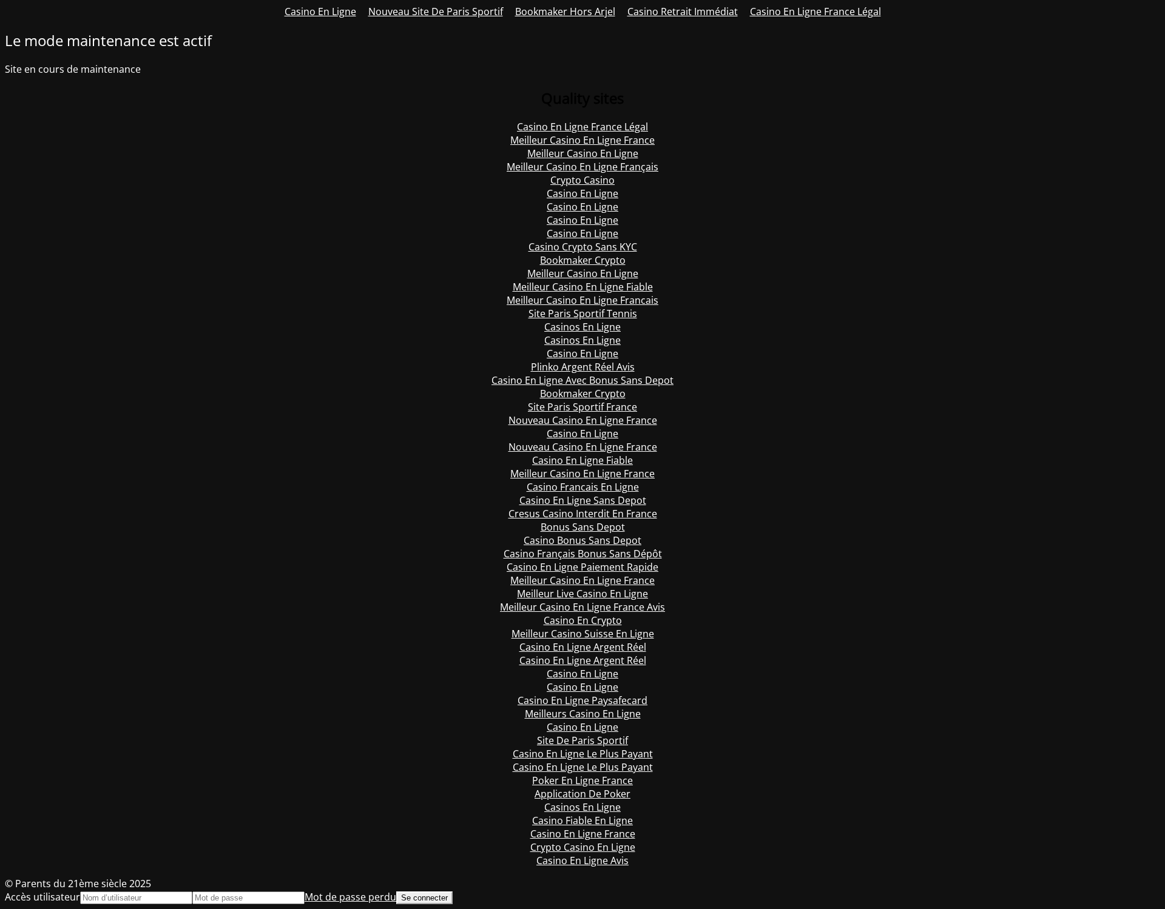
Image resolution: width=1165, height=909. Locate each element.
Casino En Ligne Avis (582, 860)
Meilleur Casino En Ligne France (582, 140)
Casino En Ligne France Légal (815, 11)
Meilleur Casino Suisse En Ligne (583, 633)
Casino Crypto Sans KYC (582, 246)
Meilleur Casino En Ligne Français (582, 166)
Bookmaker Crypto (583, 260)
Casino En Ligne (320, 11)
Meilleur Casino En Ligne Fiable (583, 286)
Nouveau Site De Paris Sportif (435, 11)
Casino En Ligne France (582, 833)
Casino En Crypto (583, 620)
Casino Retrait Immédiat (682, 11)
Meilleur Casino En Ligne (582, 153)
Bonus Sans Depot (583, 527)
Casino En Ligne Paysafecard (582, 700)
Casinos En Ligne (582, 327)
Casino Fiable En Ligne (582, 820)
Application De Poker (582, 793)
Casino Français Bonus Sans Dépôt (583, 553)
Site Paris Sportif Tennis (582, 313)
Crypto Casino (582, 180)
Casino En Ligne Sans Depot (582, 500)
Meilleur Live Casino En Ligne (582, 593)
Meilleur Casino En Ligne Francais (582, 300)
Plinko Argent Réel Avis (583, 367)
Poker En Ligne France (582, 780)
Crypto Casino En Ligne (582, 847)
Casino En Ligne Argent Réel (582, 647)
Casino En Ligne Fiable (582, 460)
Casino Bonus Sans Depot (582, 540)
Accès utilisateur (42, 897)
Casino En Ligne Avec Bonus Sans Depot (582, 380)
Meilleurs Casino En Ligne (583, 713)
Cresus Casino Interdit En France (582, 513)
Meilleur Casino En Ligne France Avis (582, 607)
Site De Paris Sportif (582, 740)
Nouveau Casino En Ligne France (582, 420)
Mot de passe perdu (350, 897)
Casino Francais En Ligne (583, 487)
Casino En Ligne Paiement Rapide (582, 567)
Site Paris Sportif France (582, 407)
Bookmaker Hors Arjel (565, 11)
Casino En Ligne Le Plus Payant (583, 753)
